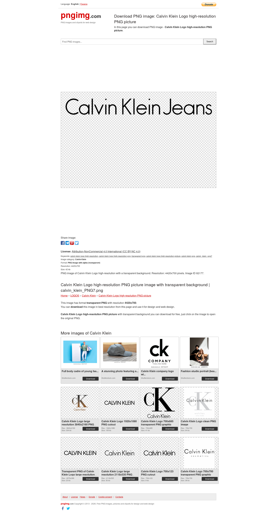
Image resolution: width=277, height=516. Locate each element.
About (65, 496)
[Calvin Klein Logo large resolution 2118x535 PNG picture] (120, 453)
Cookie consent (105, 496)
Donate (92, 496)
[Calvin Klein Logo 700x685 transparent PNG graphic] (159, 403)
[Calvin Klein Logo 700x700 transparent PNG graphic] (199, 453)
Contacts (119, 496)
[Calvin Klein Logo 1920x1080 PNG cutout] (120, 403)
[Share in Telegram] (67, 243)
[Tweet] (77, 243)
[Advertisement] (138, 69)
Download (90, 378)
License (74, 496)
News (82, 496)
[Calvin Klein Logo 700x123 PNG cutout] (159, 453)
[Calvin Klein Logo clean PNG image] (199, 403)
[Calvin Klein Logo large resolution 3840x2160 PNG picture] (80, 403)
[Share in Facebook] (63, 243)
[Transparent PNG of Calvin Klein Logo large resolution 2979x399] (80, 453)
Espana (83, 3)
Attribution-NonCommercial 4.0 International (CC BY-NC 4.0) (106, 251)
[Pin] (72, 243)
